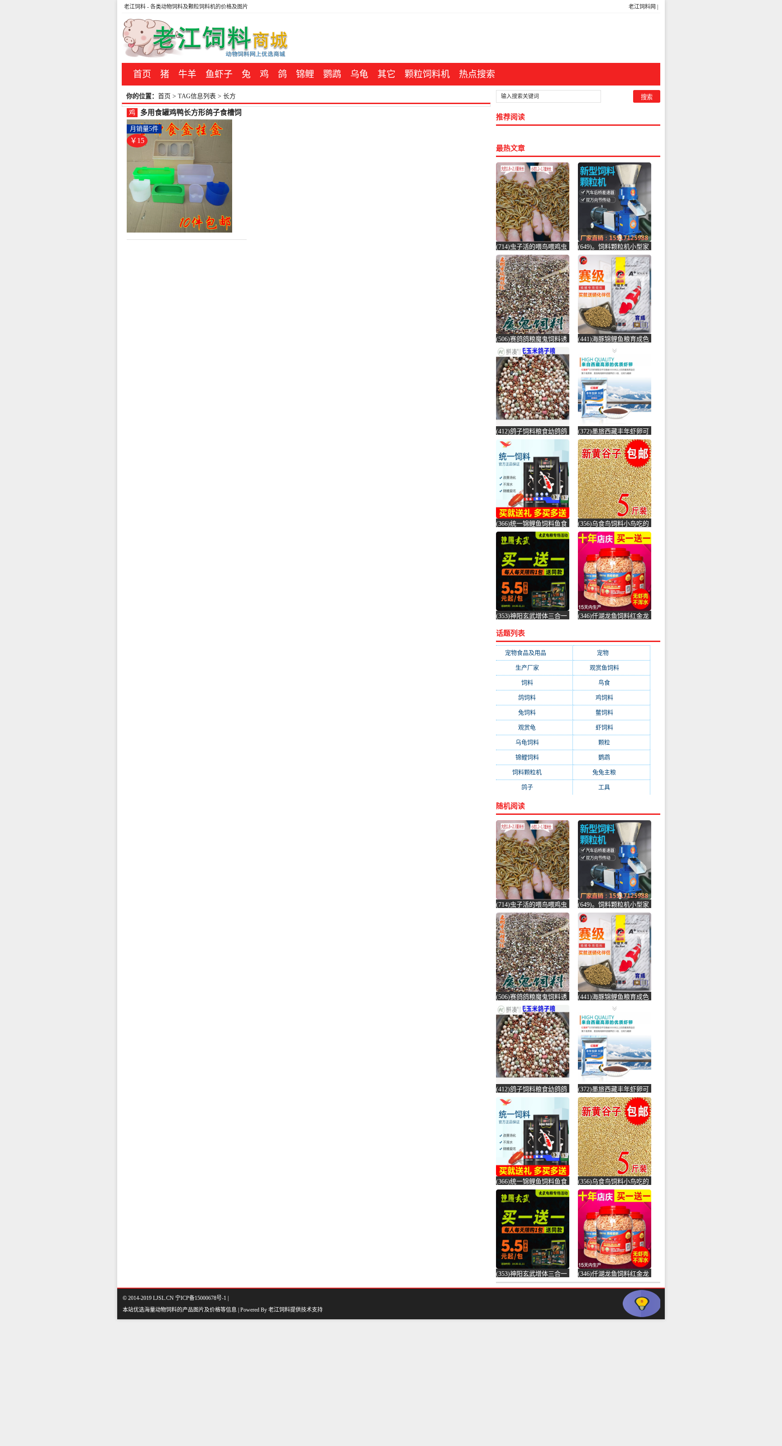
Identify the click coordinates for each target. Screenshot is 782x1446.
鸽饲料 (534, 697)
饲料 (534, 682)
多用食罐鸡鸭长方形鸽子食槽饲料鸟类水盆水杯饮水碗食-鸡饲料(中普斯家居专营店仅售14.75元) (192, 113)
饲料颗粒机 (534, 772)
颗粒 (611, 742)
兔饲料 (534, 712)
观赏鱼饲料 (612, 667)
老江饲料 (135, 7)
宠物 (611, 652)
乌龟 (359, 74)
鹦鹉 (332, 74)
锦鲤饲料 (534, 757)
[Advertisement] (271, 1382)
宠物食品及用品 (534, 652)
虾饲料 (612, 727)
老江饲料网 (642, 7)
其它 (386, 74)
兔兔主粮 (611, 772)
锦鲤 (305, 74)
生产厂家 (534, 667)
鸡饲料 (612, 697)
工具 (611, 787)
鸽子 (534, 787)
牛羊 (187, 74)
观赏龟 (534, 727)
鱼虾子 (219, 74)
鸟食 (611, 682)
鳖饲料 (612, 712)
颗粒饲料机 (427, 74)
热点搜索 (477, 74)
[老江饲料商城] (205, 38)
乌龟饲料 (534, 742)
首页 (142, 74)
